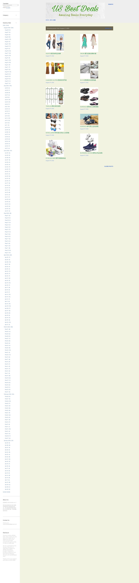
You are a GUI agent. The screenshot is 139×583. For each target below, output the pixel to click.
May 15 (7, 243)
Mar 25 (7, 343)
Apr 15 (7, 292)
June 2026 (8, 150)
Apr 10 (7, 303)
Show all (108, 28)
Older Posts (108, 166)
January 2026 (8, 440)
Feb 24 (7, 405)
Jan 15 (7, 473)
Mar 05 (7, 385)
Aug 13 (7, 62)
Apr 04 (7, 317)
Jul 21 (7, 106)
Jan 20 (7, 461)
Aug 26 (7, 34)
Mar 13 (7, 368)
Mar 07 (7, 380)
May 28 (7, 220)
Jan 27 (7, 447)
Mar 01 (7, 392)
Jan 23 (7, 454)
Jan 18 (7, 466)
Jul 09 (7, 129)
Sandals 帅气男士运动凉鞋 (89, 126)
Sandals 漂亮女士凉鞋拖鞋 (89, 107)
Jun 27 (7, 160)
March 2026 (8, 327)
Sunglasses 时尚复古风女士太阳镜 (57, 133)
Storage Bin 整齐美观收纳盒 (56, 158)
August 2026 (8, 27)
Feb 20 (7, 415)
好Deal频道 (53, 20)
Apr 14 (7, 294)
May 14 (7, 245)
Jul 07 (7, 134)
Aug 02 (7, 81)
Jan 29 (7, 443)
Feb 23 (7, 408)
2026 (6, 25)
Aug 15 (7, 57)
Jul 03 (7, 143)
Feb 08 (7, 436)
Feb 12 (7, 431)
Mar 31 (7, 329)
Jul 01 (7, 148)
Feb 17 (7, 419)
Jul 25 (7, 97)
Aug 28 (7, 30)
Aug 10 (7, 69)
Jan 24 (7, 452)
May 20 (7, 231)
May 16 (7, 241)
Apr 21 (7, 278)
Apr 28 (7, 262)
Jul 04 (7, 141)
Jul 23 (7, 102)
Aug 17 (7, 53)
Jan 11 (7, 480)
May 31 (7, 215)
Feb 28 (7, 396)
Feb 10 (7, 433)
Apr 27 (7, 264)
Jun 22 (7, 171)
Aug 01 (7, 83)
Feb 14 (7, 426)
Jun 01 (7, 211)
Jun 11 (7, 197)
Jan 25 (7, 449)
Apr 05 (7, 315)
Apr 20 (7, 280)
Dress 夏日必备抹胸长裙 (88, 53)
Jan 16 (7, 470)
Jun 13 (7, 192)
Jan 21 (7, 459)
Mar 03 (7, 387)
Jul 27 (7, 95)
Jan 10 (7, 482)
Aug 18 (7, 51)
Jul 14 (7, 118)
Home (47, 20)
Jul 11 (7, 125)
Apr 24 (7, 271)
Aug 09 (8, 71)
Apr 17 (7, 287)
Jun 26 (7, 162)
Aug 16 (7, 55)
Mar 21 (7, 352)
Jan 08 (7, 487)
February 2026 (9, 394)
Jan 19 (7, 463)
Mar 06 (7, 382)
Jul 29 (7, 90)
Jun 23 (7, 169)
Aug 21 (7, 44)
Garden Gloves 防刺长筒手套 (56, 80)
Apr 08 (7, 308)
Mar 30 (7, 331)
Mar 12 (7, 371)
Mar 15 (7, 364)
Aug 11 (7, 67)
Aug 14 (7, 60)
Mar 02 (7, 389)
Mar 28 (7, 336)
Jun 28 (7, 157)
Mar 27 (7, 338)
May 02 (7, 250)
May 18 (7, 236)
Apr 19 (7, 282)
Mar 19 (7, 357)
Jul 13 (7, 120)
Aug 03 (7, 78)
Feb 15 (7, 424)
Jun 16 (7, 185)
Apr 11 (7, 301)
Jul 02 (7, 146)
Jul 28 (7, 92)
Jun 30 (7, 153)
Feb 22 (7, 410)
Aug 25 (7, 37)
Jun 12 (7, 194)
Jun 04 (7, 204)
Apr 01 (7, 324)
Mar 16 (7, 361)
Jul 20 (7, 109)
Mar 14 (7, 366)
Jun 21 (7, 173)
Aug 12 (7, 64)
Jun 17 (7, 183)
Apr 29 (7, 259)
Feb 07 (7, 438)
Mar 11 (7, 373)
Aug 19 (7, 48)
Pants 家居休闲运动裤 (53, 53)
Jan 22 (7, 456)
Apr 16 (7, 289)
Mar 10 (7, 375)
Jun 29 (7, 155)
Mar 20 (7, 354)
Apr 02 (7, 322)
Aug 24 (8, 39)
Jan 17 (7, 468)
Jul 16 (7, 115)
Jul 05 (7, 139)
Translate (8, 7)
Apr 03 (7, 320)
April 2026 (7, 255)
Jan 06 (7, 489)
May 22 (7, 227)
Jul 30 (7, 88)
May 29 (7, 218)
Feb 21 (7, 412)
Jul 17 (7, 113)
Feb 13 (7, 429)
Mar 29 (7, 334)
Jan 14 (7, 475)
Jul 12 (7, 122)
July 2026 (7, 85)
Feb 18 (7, 417)
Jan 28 (7, 445)
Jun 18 (7, 180)
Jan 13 (7, 477)
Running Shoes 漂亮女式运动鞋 (91, 153)
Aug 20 (7, 46)
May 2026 (7, 213)
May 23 (7, 225)
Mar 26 (7, 340)
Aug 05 (7, 76)
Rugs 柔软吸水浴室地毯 (88, 80)
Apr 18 (7, 285)
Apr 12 (7, 299)
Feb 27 (7, 398)
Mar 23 (7, 347)
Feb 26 (7, 401)
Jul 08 (7, 132)
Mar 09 (7, 378)
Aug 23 (7, 41)
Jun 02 (7, 208)
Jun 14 (7, 190)
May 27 (7, 222)
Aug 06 (7, 74)
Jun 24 (7, 167)
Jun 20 (7, 176)
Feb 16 (7, 422)
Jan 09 (7, 484)
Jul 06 (7, 136)
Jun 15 (7, 187)
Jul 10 (7, 127)
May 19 (7, 234)
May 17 (7, 238)
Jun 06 (7, 199)
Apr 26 (7, 266)
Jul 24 (7, 99)
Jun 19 (7, 178)
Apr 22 (7, 276)
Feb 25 (7, 403)
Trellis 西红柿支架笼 (53, 106)
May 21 (7, 229)
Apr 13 (7, 296)
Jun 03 (7, 206)
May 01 (7, 252)
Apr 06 (7, 313)
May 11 (7, 248)
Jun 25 (7, 164)
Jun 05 (7, 201)
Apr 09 (7, 306)
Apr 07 (7, 310)
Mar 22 (7, 350)
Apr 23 (7, 273)
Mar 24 (7, 345)
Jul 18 (7, 111)
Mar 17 (7, 359)
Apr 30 (7, 257)
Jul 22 (7, 104)
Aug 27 (7, 32)
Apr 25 (7, 269)
